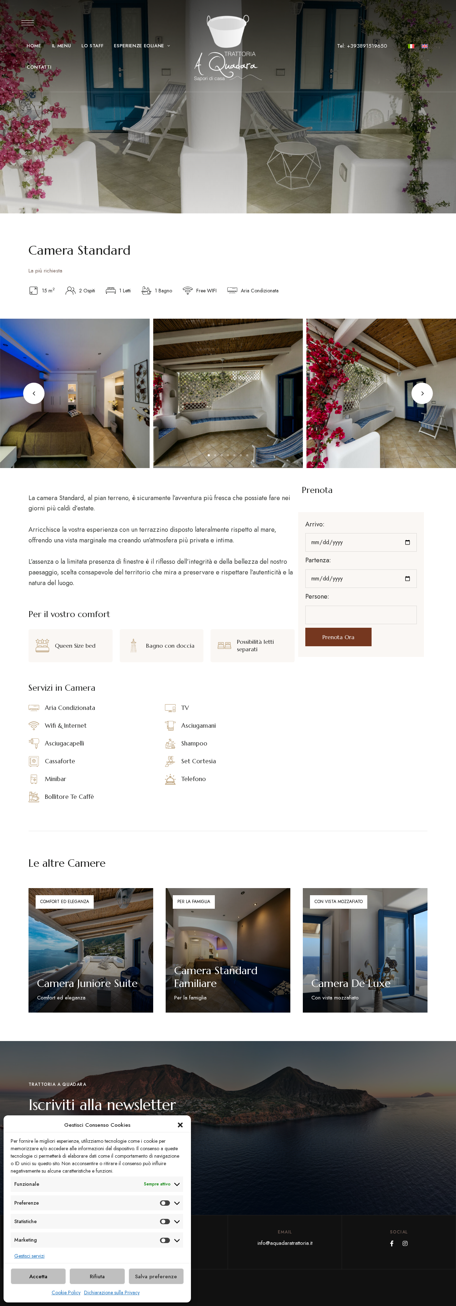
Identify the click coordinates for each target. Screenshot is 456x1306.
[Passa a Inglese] (424, 46)
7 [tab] (247, 455)
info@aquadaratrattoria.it (285, 1243)
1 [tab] (209, 455)
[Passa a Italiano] (411, 46)
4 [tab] (228, 455)
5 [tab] (234, 455)
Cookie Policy (66, 1292)
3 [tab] (221, 455)
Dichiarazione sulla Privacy (112, 1292)
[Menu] (27, 23)
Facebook (392, 1243)
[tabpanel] (228, 393)
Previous (34, 393)
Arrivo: (315, 524)
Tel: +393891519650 (362, 46)
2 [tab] (215, 455)
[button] (180, 1125)
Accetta (38, 1276)
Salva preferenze (156, 1276)
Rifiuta (97, 1276)
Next (422, 393)
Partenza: (318, 560)
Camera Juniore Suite (87, 983)
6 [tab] (241, 455)
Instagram (405, 1243)
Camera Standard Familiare (216, 977)
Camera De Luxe (350, 983)
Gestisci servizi (29, 1255)
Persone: (317, 596)
